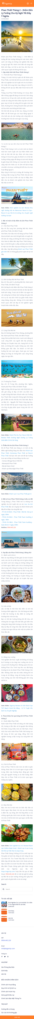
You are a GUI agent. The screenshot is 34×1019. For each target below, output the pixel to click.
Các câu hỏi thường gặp (9, 1012)
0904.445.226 (6, 940)
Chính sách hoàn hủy (8, 991)
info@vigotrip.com (8, 948)
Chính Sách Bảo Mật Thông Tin (11, 998)
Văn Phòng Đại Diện (7, 967)
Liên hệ (10, 918)
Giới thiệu (11, 911)
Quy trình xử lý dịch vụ (8, 988)
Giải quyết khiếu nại (7, 995)
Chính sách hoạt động (8, 985)
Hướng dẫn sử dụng (7, 1009)
